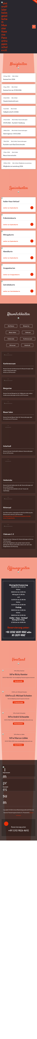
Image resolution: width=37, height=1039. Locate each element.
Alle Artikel (15, 76)
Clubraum (28, 332)
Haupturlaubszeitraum (10, 101)
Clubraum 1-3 (8, 534)
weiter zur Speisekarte (10, 208)
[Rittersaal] (8, 501)
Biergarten (26, 326)
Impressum (6, 772)
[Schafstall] (8, 434)
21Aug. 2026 (6, 76)
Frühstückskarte (9, 218)
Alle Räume (11, 326)
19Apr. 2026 (6, 152)
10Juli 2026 (6, 98)
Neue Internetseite (9, 155)
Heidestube (10, 339)
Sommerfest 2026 (9, 79)
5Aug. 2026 (6, 87)
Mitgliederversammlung (25, 163)
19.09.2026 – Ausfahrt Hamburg (14, 123)
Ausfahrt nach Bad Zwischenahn (14, 144)
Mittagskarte (8, 235)
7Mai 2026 (6, 141)
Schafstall (27, 345)
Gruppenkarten (9, 268)
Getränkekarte (9, 285)
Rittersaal (12, 345)
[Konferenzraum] (8, 357)
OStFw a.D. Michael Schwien (18, 695)
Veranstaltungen (22, 119)
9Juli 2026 (6, 108)
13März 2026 (6, 163)
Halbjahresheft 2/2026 (10, 112)
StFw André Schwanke (18, 716)
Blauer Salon (12, 332)
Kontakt (5, 787)
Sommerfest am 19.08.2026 (12, 90)
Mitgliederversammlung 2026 (13, 166)
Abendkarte (7, 251)
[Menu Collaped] (34, 26)
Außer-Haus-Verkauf (11, 201)
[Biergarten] (8, 382)
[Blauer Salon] (8, 405)
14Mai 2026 (6, 130)
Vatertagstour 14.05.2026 (12, 134)
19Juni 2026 (6, 119)
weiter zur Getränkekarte (11, 291)
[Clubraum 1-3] (8, 528)
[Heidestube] (8, 468)
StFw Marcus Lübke (18, 738)
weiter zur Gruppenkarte (11, 274)
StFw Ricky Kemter (19, 674)
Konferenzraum (27, 339)
